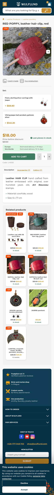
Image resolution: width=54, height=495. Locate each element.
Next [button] (48, 52)
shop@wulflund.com (37, 444)
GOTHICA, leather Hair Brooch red (38, 278)
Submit (27, 461)
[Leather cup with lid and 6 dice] (14, 240)
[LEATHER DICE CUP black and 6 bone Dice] (10, 240)
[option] (27, 51)
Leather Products (13, 19)
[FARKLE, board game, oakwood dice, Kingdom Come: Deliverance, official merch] (22, 240)
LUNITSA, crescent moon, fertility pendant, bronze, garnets (16, 351)
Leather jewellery (29, 19)
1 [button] (26, 72)
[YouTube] (27, 436)
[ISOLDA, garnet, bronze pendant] (18, 316)
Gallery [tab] (37, 170)
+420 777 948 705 (15, 444)
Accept (24, 490)
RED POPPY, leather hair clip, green (38, 235)
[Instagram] (32, 436)
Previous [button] (6, 52)
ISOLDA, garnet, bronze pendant (15, 311)
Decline (24, 483)
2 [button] (27, 72)
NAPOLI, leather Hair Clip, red (16, 278)
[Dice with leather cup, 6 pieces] (18, 240)
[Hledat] (46, 10)
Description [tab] (9, 170)
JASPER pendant (38, 310)
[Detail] (44, 102)
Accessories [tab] (23, 170)
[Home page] (4, 19)
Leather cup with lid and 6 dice (16, 235)
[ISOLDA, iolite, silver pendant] (14, 316)
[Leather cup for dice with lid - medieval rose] (16, 244)
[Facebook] (21, 436)
